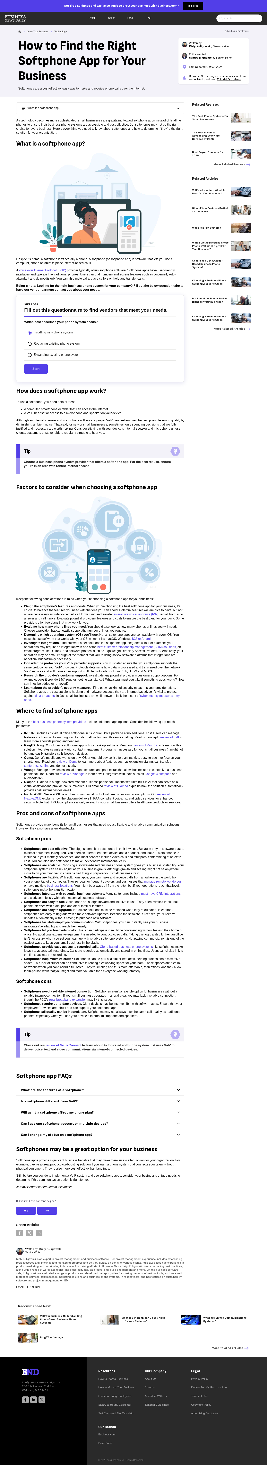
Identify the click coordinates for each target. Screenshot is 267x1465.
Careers (150, 1387)
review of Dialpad (116, 786)
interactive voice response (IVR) (136, 614)
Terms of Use (199, 1396)
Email (20, 1286)
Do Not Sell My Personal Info (209, 1387)
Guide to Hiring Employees (114, 1396)
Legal (195, 1371)
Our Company (155, 1371)
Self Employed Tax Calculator (116, 1413)
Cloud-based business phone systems (126, 946)
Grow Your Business (37, 31)
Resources (106, 1371)
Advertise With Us (156, 1396)
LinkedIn (33, 1286)
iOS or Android (142, 638)
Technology (60, 31)
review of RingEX (146, 745)
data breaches (45, 695)
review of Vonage (72, 774)
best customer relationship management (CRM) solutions (136, 647)
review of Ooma (66, 761)
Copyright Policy (201, 1404)
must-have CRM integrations (161, 893)
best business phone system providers (59, 721)
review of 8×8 (169, 737)
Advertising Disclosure (205, 1413)
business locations (60, 885)
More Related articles (229, 329)
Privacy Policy (199, 1378)
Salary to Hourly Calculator (114, 1404)
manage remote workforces (163, 881)
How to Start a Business (113, 1378)
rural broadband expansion (68, 999)
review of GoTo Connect (63, 1045)
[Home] (18, 18)
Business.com (107, 1434)
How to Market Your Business (116, 1387)
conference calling (36, 765)
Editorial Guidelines (229, 79)
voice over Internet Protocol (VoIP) (42, 270)
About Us (150, 1378)
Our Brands (107, 1427)
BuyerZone (105, 1443)
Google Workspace (158, 774)
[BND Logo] (38, 1372)
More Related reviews (229, 164)
